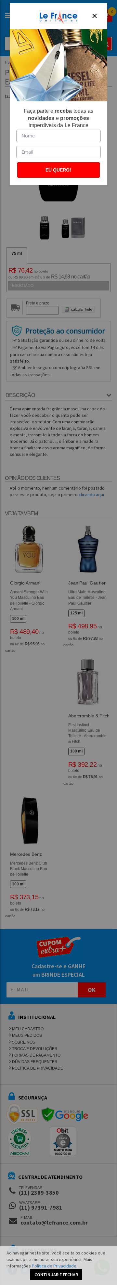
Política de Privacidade (54, 1266)
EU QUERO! (58, 170)
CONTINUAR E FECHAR (56, 1275)
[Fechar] (94, 16)
